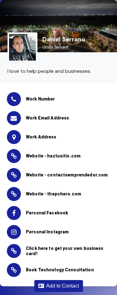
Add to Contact (61, 285)
